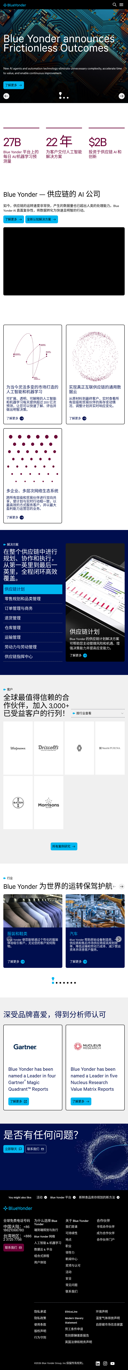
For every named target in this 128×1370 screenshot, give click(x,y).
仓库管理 (13, 627)
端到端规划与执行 (46, 1230)
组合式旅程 (41, 1256)
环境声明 (102, 1311)
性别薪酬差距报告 (77, 1335)
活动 (69, 1272)
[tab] (60, 98)
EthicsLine (71, 1311)
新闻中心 (72, 1259)
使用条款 (40, 1324)
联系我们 (72, 1291)
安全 (69, 1278)
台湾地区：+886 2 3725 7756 (17, 1237)
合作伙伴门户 (106, 1239)
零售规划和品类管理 (23, 598)
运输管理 (13, 637)
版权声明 (40, 1331)
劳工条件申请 (74, 1329)
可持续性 (72, 1233)
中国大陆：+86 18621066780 (16, 1228)
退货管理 (13, 618)
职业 (69, 1246)
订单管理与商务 (19, 608)
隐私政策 (40, 1318)
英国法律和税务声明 (78, 1342)
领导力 (70, 1252)
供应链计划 (15, 589)
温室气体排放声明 (108, 1318)
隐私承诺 (40, 1311)
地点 (69, 1239)
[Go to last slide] (6, 96)
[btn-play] (64, 261)
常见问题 (72, 1285)
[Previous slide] (114, 887)
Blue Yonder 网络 (44, 1236)
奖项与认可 (73, 1265)
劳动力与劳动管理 (21, 647)
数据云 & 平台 (43, 1249)
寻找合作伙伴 (106, 1226)
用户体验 (40, 1262)
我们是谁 (72, 1226)
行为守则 (40, 1337)
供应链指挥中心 (19, 656)
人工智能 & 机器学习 (47, 1243)
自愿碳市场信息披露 (109, 1324)
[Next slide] (122, 96)
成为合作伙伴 (106, 1233)
